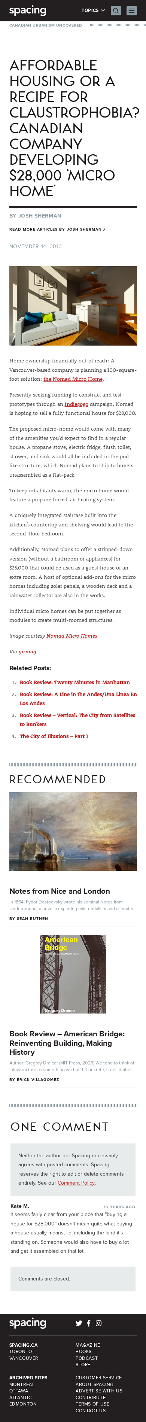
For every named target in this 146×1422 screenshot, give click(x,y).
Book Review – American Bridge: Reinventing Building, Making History (67, 1043)
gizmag (27, 651)
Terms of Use (92, 1404)
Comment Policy (76, 1183)
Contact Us (91, 1410)
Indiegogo (76, 404)
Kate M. (19, 1206)
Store (83, 1364)
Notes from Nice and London (59, 891)
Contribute (91, 1397)
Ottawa (18, 1391)
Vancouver (24, 1358)
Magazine (88, 1345)
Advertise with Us (99, 1391)
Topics (91, 10)
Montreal (22, 1384)
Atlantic (20, 1397)
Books (84, 1351)
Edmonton (23, 1404)
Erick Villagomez (38, 1079)
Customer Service (99, 1377)
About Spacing (95, 1384)
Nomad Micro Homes (71, 635)
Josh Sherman (39, 216)
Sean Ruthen (33, 918)
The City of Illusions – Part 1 (54, 736)
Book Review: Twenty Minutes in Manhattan (75, 682)
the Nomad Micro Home (73, 379)
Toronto (20, 1351)
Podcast (87, 1358)
